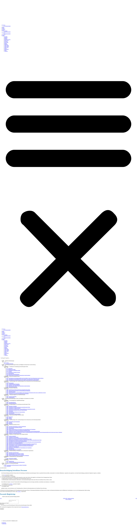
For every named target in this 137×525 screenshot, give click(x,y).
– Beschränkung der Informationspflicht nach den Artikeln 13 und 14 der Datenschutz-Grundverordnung (24, 378)
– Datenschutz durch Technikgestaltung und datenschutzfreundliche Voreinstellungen (21, 443)
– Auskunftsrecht (10, 428)
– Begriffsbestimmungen (11, 403)
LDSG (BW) (6, 45)
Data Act (3, 32)
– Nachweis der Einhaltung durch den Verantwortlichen (16, 410)
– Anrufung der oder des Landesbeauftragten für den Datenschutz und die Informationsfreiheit (23, 431)
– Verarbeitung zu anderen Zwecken (13, 372)
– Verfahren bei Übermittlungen (12, 446)
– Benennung (9, 416)
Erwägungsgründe (7, 26)
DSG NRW (6, 42)
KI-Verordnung (4, 30)
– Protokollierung (10, 448)
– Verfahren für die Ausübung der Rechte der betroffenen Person (18, 430)
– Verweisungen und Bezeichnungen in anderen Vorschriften (15, 465)
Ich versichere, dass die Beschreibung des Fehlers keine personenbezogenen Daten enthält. (16, 505)
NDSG (5, 48)
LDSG (3, 35)
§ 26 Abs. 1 (11, 483)
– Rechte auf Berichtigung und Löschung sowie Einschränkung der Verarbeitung (20, 429)
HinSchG (3, 34)
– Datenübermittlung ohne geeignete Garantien (15, 454)
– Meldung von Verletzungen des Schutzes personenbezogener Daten (19, 439)
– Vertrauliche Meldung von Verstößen (13, 449)
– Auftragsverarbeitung (11, 436)
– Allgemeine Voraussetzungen (12, 452)
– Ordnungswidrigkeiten (11, 396)
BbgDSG (5, 37)
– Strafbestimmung (10, 397)
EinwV (3, 29)
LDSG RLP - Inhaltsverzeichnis (68, 498)
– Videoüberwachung (10, 391)
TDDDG (3, 28)
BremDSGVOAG (7, 39)
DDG (3, 331)
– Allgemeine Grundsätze (11, 406)
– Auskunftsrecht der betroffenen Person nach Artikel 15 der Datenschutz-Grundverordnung (22, 379)
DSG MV (6, 41)
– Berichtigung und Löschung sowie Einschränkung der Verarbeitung (19, 447)
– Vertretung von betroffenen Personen (13, 433)
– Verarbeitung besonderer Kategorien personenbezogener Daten (18, 389)
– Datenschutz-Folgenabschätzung (12, 374)
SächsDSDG (6, 49)
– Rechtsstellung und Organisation (13, 421)
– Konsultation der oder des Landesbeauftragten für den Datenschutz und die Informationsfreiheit (23, 441)
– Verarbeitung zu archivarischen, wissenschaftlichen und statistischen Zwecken (20, 409)
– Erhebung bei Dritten (10, 369)
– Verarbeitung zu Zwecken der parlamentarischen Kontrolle (17, 393)
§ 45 (136, 498)
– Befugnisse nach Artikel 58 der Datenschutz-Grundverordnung (18, 385)
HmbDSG (6, 44)
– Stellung (9, 417)
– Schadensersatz (10, 461)
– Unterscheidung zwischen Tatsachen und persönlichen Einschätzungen (19, 445)
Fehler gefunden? (68, 499)
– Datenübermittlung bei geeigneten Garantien (15, 453)
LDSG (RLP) (6, 46)
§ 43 (0, 498)
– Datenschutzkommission (11, 386)
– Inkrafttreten (7, 466)
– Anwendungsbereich (8, 363)
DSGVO (3, 25)
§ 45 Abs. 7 (19, 491)
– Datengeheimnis (10, 373)
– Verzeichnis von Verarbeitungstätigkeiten (14, 442)
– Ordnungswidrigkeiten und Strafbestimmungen (15, 462)
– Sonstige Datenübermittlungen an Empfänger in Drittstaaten (17, 455)
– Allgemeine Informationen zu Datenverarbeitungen (16, 426)
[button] (68, 190)
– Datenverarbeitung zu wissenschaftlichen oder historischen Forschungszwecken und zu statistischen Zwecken (26, 392)
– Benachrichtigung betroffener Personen (14, 427)
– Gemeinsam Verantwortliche (12, 437)
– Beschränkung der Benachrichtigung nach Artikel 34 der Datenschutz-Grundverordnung (22, 380)
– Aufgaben (9, 418)
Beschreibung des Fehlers (4, 503)
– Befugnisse (9, 423)
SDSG (5, 50)
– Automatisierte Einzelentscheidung (13, 413)
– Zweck (6, 362)
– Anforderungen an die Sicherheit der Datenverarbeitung (17, 438)
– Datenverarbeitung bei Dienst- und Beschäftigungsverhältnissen (18, 390)
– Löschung (9, 371)
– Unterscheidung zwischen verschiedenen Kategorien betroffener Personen (20, 444)
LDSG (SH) (6, 47)
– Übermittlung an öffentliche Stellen (13, 370)
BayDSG (5, 36)
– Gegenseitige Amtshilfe (11, 458)
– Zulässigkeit (9, 368)
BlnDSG (5, 38)
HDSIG (5, 43)
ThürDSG (6, 51)
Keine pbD (2, 504)
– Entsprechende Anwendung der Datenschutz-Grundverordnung (18, 375)
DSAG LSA (6, 40)
